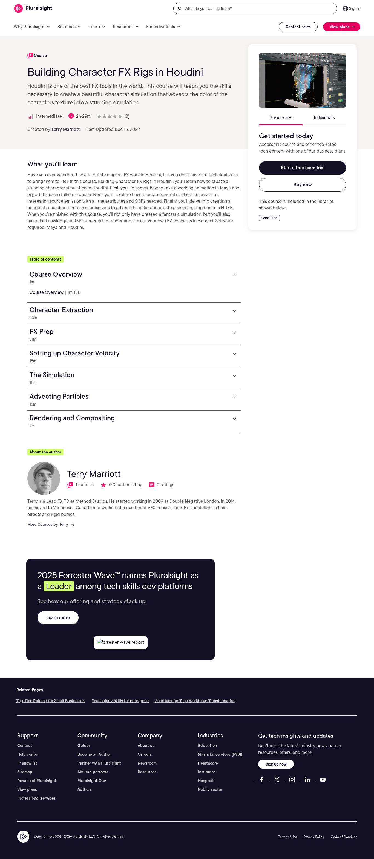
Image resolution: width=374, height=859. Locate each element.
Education (207, 745)
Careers (145, 754)
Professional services (36, 798)
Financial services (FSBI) (220, 754)
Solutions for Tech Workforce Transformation (195, 701)
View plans (27, 789)
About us (146, 745)
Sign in (354, 8)
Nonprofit (206, 780)
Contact (24, 745)
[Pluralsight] (33, 8)
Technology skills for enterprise (120, 701)
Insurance (207, 772)
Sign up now (276, 764)
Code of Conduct (344, 836)
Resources (147, 772)
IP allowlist (27, 763)
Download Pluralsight (36, 780)
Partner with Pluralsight (99, 763)
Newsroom (147, 763)
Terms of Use (287, 836)
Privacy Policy (314, 836)
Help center (28, 754)
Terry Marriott (65, 129)
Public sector (210, 789)
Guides (84, 745)
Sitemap (24, 772)
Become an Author (94, 754)
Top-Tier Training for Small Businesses (50, 701)
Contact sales (298, 27)
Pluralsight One (91, 780)
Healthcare (208, 763)
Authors (84, 789)
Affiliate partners (92, 772)
